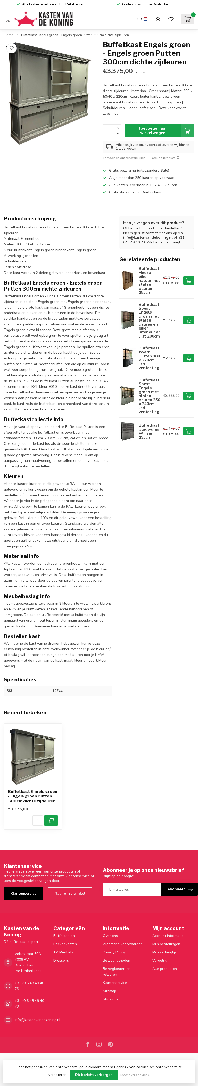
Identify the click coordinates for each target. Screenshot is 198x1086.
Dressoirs (61, 960)
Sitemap (109, 991)
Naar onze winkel (70, 893)
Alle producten (164, 968)
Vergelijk (159, 960)
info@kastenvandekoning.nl (148, 237)
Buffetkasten (64, 935)
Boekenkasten (65, 944)
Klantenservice (23, 893)
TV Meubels (63, 952)
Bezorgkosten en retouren (116, 971)
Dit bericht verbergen (94, 1074)
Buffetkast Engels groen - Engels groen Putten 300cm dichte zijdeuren (75, 35)
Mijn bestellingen (166, 944)
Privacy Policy (114, 952)
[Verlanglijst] (171, 19)
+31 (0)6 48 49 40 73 (29, 986)
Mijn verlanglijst (165, 952)
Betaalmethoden (116, 960)
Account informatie (168, 935)
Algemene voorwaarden (123, 944)
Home (8, 35)
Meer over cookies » (135, 1075)
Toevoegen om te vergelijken (124, 157)
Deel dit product (163, 157)
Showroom (112, 999)
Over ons (110, 935)
